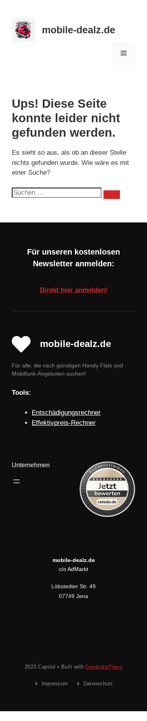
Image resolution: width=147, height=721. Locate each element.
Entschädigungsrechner (66, 412)
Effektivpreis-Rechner (64, 422)
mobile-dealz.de (78, 29)
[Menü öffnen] (16, 481)
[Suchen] (111, 194)
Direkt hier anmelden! (73, 290)
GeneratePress (103, 667)
